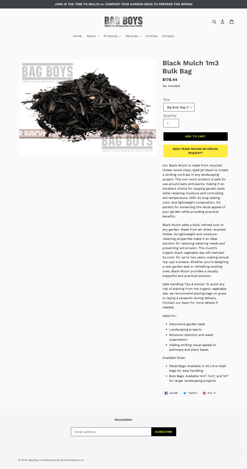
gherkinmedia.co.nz (72, 460)
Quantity (169, 115)
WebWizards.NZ (50, 460)
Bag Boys (34, 460)
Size (166, 99)
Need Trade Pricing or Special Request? (195, 150)
